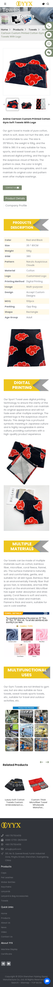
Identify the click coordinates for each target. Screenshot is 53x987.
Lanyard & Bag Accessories (14, 896)
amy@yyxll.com (13, 849)
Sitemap (25, 982)
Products (18, 29)
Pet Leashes (7, 877)
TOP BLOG (36, 982)
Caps (3, 872)
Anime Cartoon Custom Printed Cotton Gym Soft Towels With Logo (25, 33)
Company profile (16, 205)
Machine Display (9, 949)
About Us (5, 922)
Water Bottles (8, 882)
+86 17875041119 (13, 835)
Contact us (11, 188)
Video (4, 932)
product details (15, 198)
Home (4, 29)
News (3, 927)
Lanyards (5, 891)
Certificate (6, 953)
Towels (33, 29)
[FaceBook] (3, 964)
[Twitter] (9, 964)
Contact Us (6, 936)
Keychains (6, 886)
